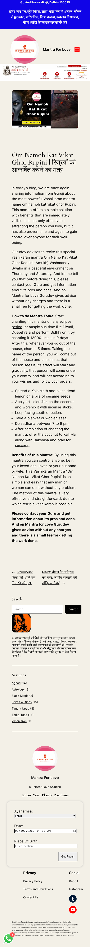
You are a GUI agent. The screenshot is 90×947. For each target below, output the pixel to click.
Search (73, 609)
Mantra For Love (57, 49)
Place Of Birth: (26, 841)
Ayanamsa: (23, 811)
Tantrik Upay (20, 708)
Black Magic (20, 695)
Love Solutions (22, 702)
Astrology (18, 689)
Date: (18, 826)
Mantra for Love (39, 524)
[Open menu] (77, 49)
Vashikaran (19, 721)
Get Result (67, 856)
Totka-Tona (19, 714)
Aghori (16, 683)
